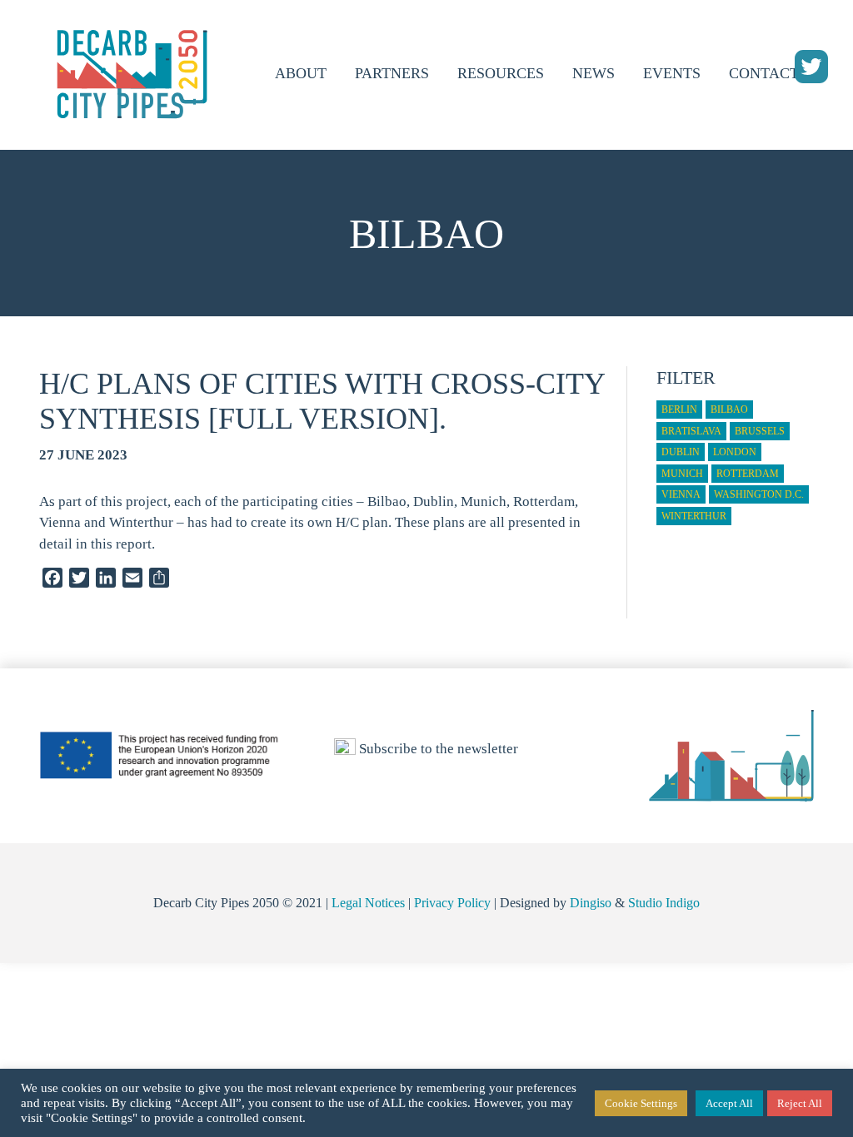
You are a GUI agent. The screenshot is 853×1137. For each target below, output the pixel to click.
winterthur (693, 516)
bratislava (691, 431)
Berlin (679, 409)
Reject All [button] (799, 1103)
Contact (764, 73)
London (734, 452)
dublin (680, 452)
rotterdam (747, 473)
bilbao (729, 409)
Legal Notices (368, 903)
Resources (500, 73)
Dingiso (590, 903)
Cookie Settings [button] (641, 1103)
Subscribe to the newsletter (437, 749)
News (593, 73)
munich (682, 473)
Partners (392, 73)
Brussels (760, 431)
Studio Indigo (664, 903)
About (301, 73)
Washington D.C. (759, 494)
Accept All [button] (729, 1103)
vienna (681, 494)
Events (672, 73)
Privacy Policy (452, 903)
